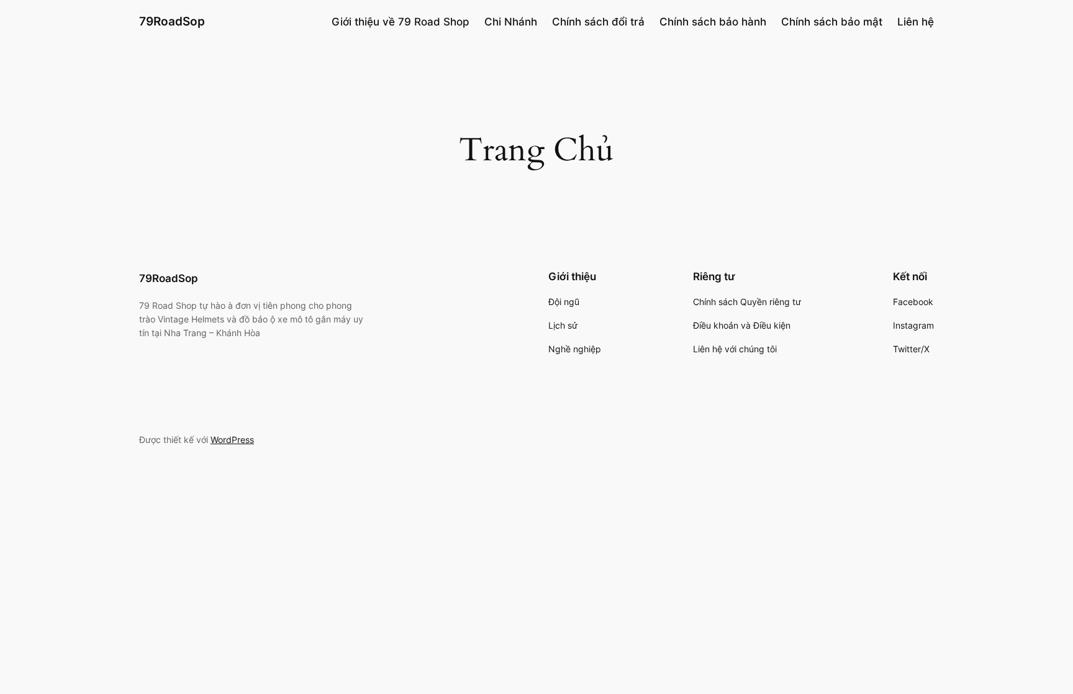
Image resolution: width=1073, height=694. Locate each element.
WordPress (232, 439)
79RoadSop (172, 21)
